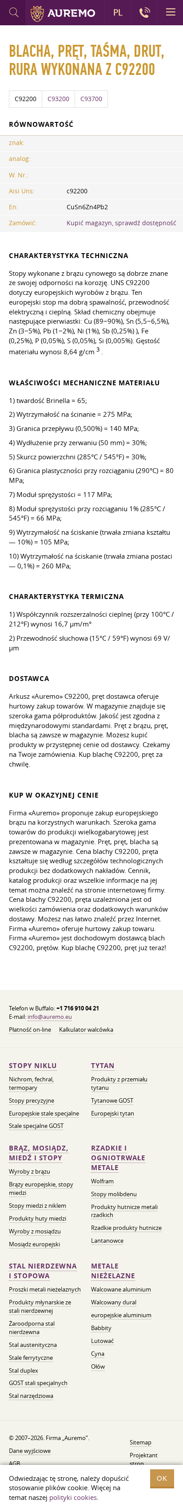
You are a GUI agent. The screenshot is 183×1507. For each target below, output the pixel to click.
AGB (14, 1464)
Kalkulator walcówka (86, 1029)
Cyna (97, 1354)
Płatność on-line (30, 1029)
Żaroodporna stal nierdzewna (32, 1327)
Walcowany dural (113, 1302)
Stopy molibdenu (114, 1194)
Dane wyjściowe (30, 1451)
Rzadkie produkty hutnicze (126, 1228)
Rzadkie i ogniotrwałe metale (118, 1157)
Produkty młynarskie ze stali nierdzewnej (40, 1306)
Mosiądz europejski (34, 1244)
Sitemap (140, 1442)
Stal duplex (23, 1370)
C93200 (58, 99)
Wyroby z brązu (29, 1171)
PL (118, 12)
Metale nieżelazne (113, 1270)
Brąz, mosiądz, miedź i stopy (38, 1153)
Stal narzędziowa (31, 1396)
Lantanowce (107, 1241)
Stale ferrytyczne (31, 1358)
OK (162, 1478)
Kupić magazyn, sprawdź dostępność (121, 223)
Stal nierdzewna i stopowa (43, 1270)
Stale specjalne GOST (36, 1126)
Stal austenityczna (33, 1345)
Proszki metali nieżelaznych (45, 1289)
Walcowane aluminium (121, 1289)
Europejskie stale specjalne (44, 1113)
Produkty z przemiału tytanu (119, 1083)
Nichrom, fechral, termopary (31, 1083)
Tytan (103, 1065)
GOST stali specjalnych (38, 1383)
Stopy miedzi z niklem (37, 1206)
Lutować (102, 1341)
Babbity (101, 1328)
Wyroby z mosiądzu (35, 1231)
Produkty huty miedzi (37, 1218)
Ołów (98, 1366)
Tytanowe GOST (112, 1100)
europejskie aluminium (121, 1315)
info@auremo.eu (50, 1017)
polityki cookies (73, 1497)
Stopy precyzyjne (31, 1100)
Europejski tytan (112, 1113)
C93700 (91, 99)
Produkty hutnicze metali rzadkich (124, 1211)
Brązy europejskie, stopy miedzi (41, 1188)
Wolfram (102, 1181)
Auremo (63, 13)
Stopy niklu (33, 1065)
